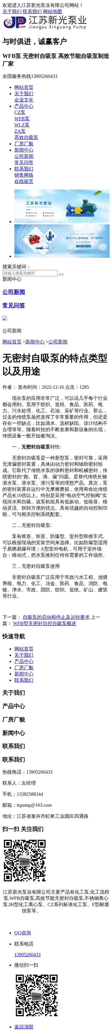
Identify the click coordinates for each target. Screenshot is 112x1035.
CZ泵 (19, 112)
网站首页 (23, 87)
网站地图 (52, 11)
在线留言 (23, 181)
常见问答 (23, 162)
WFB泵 (22, 118)
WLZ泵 (22, 124)
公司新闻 (23, 156)
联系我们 (32, 11)
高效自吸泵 (26, 137)
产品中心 (23, 106)
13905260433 (27, 954)
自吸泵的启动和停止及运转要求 (56, 617)
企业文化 (23, 99)
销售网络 (23, 175)
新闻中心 (23, 149)
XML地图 (68, 921)
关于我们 (12, 11)
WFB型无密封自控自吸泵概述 (44, 623)
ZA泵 (20, 131)
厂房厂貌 (23, 143)
